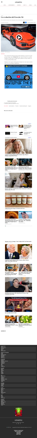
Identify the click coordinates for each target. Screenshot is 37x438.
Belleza (2, 391)
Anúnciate (19, 433)
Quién (2, 387)
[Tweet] (24, 22)
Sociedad (2, 373)
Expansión (3, 359)
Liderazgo (2, 384)
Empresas (2, 360)
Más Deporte (3, 356)
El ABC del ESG (3, 380)
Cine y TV (2, 349)
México (2, 369)
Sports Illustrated (5, 352)
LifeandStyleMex (16, 423)
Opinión (2, 381)
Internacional (3, 362)
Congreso (2, 370)
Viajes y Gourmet (3, 392)
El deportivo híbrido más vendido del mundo (12, 103)
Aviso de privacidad (18, 431)
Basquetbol (2, 355)
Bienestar (2, 403)
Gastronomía (3, 400)
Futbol (2, 353)
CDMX (1, 371)
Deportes (2, 348)
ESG (1, 375)
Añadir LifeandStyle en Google (31, 22)
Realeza (2, 389)
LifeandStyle (3, 366)
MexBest (2, 399)
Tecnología (2, 363)
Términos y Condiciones (18, 430)
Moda (1, 395)
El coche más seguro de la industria (10, 102)
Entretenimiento (3, 347)
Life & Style (3, 346)
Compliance (18, 432)
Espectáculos (3, 388)
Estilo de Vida (3, 404)
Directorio (18, 434)
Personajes (2, 402)
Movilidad (2, 378)
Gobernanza (2, 377)
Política (2, 368)
